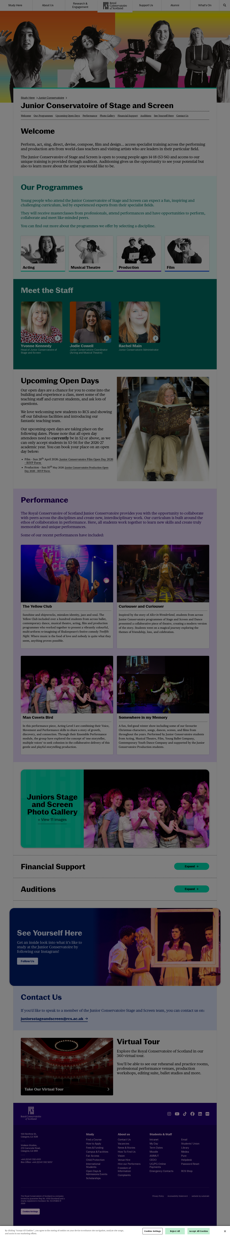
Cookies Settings (152, 1231)
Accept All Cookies (198, 1231)
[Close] (225, 1231)
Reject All (175, 1231)
